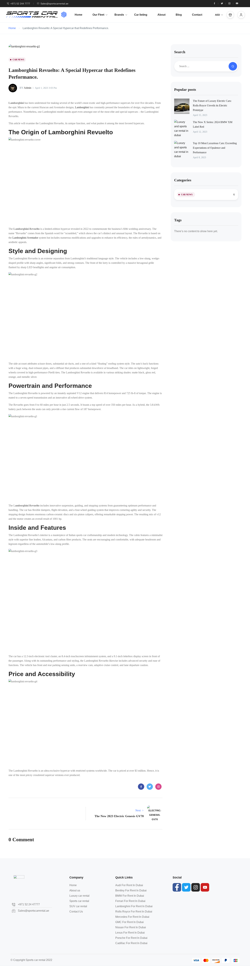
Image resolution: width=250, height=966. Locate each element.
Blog (179, 14)
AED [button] (217, 14)
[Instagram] (195, 887)
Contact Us (76, 911)
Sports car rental (79, 901)
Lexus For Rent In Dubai (130, 932)
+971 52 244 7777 (20, 3)
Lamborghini (82, 107)
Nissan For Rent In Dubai (130, 927)
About (161, 14)
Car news (18, 59)
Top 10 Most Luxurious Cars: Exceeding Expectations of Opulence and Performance (215, 148)
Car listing (140, 14)
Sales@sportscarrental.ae (54, 3)
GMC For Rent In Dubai (129, 922)
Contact (197, 14)
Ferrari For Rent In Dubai (130, 901)
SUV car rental (78, 906)
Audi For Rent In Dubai (129, 885)
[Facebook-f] (177, 887)
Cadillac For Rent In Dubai (131, 943)
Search (179, 52)
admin (25, 87)
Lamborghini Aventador (25, 237)
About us (74, 890)
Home (78, 14)
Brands (119, 14)
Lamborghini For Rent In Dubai (134, 906)
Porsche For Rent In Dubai (131, 937)
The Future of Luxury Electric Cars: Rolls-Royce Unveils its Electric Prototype (212, 105)
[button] (230, 15)
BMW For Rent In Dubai (129, 895)
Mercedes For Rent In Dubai (132, 916)
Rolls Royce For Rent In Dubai (133, 911)
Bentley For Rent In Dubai (131, 890)
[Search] (233, 66)
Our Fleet (98, 14)
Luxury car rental (79, 895)
